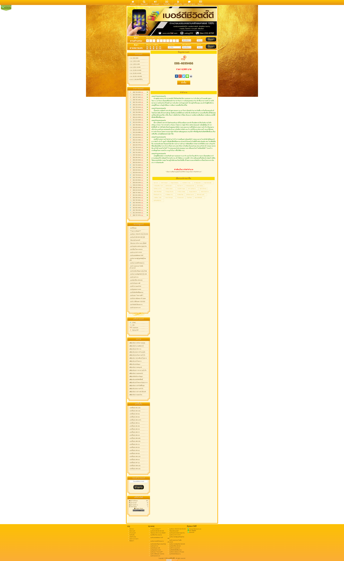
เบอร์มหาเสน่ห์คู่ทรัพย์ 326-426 (138, 274)
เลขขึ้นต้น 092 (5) (135, 447)
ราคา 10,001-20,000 (135, 70)
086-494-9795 (137, 145)
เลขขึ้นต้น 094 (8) (135, 453)
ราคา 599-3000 (134, 58)
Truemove (135, 327)
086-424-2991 (137, 130)
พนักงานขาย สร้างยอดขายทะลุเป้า (206, 191)
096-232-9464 (137, 115)
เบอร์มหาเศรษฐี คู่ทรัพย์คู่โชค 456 (138, 259)
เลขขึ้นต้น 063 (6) (135, 414)
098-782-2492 (137, 99)
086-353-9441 (137, 170)
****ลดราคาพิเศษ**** (135, 231)
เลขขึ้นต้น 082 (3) (135, 429)
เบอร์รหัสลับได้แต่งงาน (136, 304)
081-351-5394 (137, 195)
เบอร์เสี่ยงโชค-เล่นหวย (136, 249)
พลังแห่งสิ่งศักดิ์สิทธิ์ (136, 379)
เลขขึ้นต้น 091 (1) (135, 444)
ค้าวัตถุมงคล (197, 182)
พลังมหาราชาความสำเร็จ (138, 370)
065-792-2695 (137, 167)
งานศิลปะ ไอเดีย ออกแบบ (159, 197)
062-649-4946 (137, 137)
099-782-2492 (137, 142)
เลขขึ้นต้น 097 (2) (135, 462)
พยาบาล (156, 182)
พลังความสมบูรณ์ (136, 367)
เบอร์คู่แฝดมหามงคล (135, 289)
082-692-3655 (137, 207)
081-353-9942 (137, 180)
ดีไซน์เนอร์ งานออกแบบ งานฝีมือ (159, 194)
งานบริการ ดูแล (181, 188)
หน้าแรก (131, 529)
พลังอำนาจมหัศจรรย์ (137, 346)
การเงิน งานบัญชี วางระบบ (182, 191)
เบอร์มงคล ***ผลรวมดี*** (136, 295)
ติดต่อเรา (131, 540)
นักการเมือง (200, 185)
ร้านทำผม (189, 197)
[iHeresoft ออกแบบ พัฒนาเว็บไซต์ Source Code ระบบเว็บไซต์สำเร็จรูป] (172, 560)
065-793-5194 (137, 107)
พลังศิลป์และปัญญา (136, 376)
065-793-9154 (137, 175)
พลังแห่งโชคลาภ (135, 361)
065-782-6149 (137, 147)
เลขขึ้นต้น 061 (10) (135, 407)
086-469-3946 (137, 160)
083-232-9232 (137, 205)
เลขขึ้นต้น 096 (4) (135, 459)
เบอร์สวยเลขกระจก (135, 307)
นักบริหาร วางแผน (187, 182)
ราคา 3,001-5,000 (135, 61)
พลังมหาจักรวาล (135, 349)
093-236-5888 (137, 132)
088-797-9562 (137, 192)
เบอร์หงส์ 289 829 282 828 (137, 237)
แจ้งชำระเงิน (132, 537)
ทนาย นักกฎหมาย (170, 197)
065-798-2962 (137, 125)
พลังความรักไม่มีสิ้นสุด (137, 385)
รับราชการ (180, 185)
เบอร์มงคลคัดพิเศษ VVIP (136, 255)
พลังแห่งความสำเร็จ (136, 388)
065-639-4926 (137, 127)
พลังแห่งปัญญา (135, 364)
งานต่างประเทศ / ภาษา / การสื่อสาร (208, 182)
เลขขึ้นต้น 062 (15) (135, 411)
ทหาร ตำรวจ (203, 188)
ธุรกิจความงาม (190, 194)
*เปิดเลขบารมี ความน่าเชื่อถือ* (138, 243)
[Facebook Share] (176, 77)
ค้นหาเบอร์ (132, 531)
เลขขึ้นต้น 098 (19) (135, 465)
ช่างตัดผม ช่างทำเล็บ (170, 194)
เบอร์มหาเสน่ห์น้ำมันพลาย (137, 263)
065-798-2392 (137, 210)
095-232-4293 (137, 104)
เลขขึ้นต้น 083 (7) (135, 432)
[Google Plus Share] (180, 77)
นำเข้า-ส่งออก (164, 182)
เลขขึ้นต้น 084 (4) (135, 435)
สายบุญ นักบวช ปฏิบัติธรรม (170, 191)
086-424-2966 (137, 140)
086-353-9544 (137, 162)
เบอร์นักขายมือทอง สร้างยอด (138, 298)
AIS (133, 325)
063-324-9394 (137, 122)
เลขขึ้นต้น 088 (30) (135, 441)
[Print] (191, 77)
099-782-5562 (137, 155)
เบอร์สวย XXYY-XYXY (136, 252)
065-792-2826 (137, 152)
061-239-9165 (137, 212)
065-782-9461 (137, 200)
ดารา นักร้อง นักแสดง (193, 188)
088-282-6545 (137, 187)
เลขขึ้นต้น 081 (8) (135, 426)
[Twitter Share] (183, 77)
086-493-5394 (137, 182)
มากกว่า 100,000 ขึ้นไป (136, 79)
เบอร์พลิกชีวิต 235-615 (136, 280)
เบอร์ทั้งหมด (133, 228)
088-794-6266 (137, 92)
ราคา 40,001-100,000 (136, 76)
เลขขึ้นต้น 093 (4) (135, 450)
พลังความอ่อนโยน (136, 394)
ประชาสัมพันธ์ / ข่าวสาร (200, 197)
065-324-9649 (137, 109)
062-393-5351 (137, 94)
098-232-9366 (137, 185)
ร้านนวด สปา (180, 197)
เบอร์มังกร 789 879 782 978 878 (139, 234)
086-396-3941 (137, 157)
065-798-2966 (137, 112)
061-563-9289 (137, 120)
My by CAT (135, 330)
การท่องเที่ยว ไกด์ (158, 185)
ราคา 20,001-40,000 (135, 73)
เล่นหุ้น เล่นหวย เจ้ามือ (170, 188)
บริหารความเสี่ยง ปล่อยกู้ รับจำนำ (202, 194)
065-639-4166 (137, 172)
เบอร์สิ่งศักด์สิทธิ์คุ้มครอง (136, 292)
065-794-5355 (137, 150)
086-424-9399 (137, 117)
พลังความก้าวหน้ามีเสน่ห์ (138, 391)
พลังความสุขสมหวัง (136, 373)
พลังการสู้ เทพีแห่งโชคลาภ (138, 358)
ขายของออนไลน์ (190, 185)
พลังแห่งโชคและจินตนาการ (139, 382)
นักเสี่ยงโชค (180, 194)
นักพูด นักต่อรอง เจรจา (176, 182)
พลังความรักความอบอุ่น (137, 343)
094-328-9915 (137, 135)
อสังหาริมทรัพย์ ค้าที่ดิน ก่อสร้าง (159, 191)
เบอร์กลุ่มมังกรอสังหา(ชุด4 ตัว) (138, 246)
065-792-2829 (137, 165)
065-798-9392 (137, 202)
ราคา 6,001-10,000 (135, 67)
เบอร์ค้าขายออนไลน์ (135, 286)
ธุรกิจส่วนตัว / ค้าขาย (170, 185)
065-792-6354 (137, 177)
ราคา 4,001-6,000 (135, 64)
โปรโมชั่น (132, 535)
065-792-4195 (137, 102)
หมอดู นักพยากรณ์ (194, 191)
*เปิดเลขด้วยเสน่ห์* (135, 240)
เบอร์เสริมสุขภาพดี (135, 283)
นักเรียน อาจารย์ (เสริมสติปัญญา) (159, 188)
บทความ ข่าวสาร (133, 538)
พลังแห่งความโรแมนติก (137, 352)
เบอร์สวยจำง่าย (134, 277)
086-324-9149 (137, 190)
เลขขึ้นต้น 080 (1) (135, 423)
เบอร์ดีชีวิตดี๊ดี (171, 558)
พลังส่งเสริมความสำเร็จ (137, 355)
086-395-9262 (137, 197)
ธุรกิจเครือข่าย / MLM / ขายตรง (159, 200)
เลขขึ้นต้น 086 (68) (135, 438)
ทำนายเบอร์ (132, 533)
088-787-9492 (137, 97)
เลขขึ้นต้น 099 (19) (135, 468)
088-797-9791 (137, 215)
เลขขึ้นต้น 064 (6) (135, 417)
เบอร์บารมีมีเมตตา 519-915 (137, 301)
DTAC (134, 322)
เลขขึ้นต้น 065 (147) (135, 420)
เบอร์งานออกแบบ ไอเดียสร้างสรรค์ (136, 267)
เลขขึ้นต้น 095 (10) (135, 456)
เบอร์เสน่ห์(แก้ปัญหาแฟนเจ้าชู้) (138, 271)
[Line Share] (187, 77)
